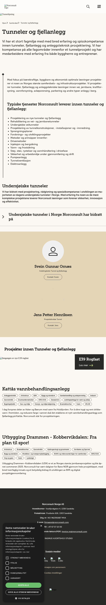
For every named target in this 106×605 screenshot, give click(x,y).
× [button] (41, 526)
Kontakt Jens (53, 325)
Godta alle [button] (23, 585)
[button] (23, 598)
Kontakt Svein (53, 277)
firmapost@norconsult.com (56, 522)
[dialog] (23, 562)
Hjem (4, 23)
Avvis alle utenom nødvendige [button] (23, 592)
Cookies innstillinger (53, 573)
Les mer (26, 552)
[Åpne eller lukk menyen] (99, 7)
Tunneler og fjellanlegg (29, 23)
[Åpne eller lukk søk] (88, 6)
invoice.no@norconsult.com (74, 531)
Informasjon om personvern (53, 567)
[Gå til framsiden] (11, 6)
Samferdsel (13, 23)
